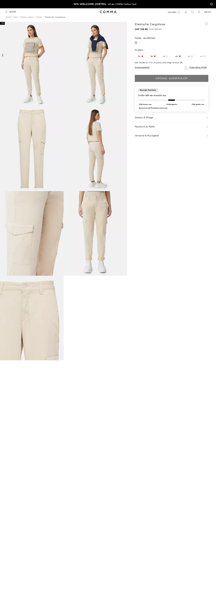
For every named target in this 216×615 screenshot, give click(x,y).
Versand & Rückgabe (147, 135)
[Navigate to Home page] (108, 12)
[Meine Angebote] (210, 4)
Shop (12, 12)
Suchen (172, 12)
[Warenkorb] (199, 12)
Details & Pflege (144, 117)
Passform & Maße (145, 126)
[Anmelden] (185, 12)
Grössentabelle (142, 67)
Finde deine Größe (198, 67)
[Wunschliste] (192, 12)
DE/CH (207, 12)
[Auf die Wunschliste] (206, 24)
